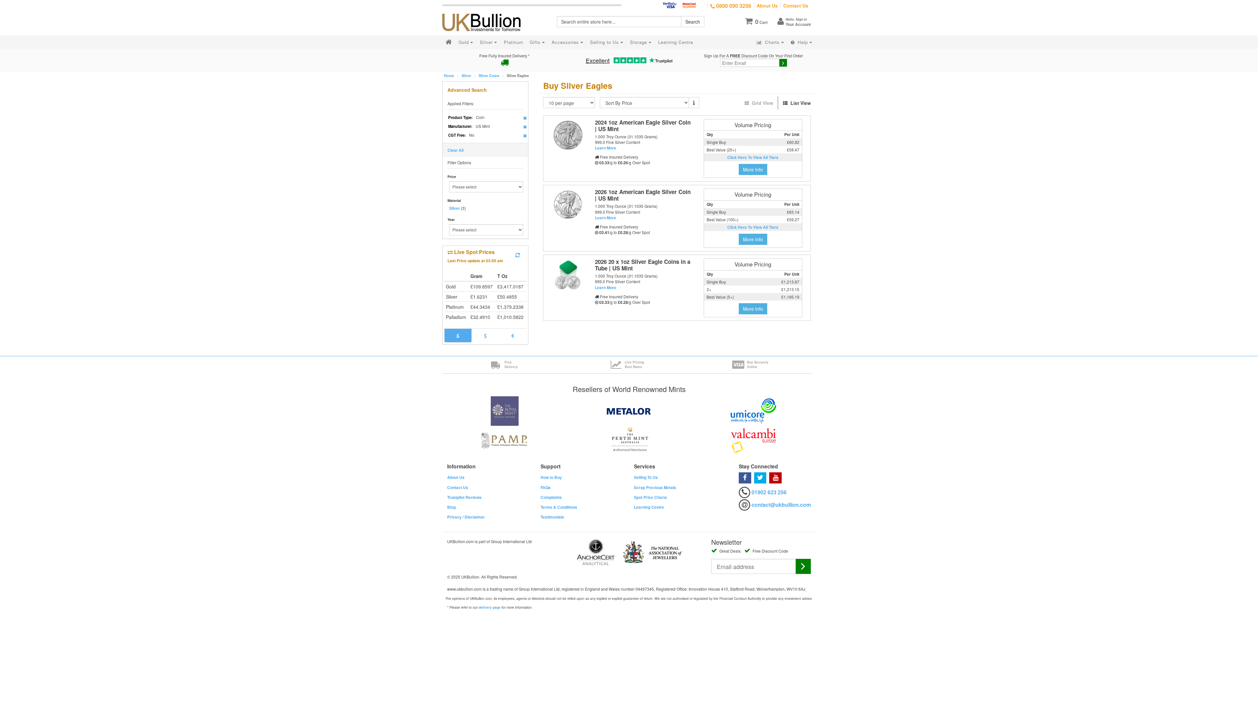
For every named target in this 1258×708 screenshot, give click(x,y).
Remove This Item (525, 118)
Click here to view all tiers (752, 157)
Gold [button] (464, 42)
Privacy (454, 517)
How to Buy (551, 477)
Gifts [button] (536, 42)
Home (449, 75)
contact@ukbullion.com (781, 504)
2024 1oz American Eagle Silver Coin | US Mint (643, 125)
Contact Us (795, 5)
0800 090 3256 (733, 6)
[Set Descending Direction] (694, 102)
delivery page (490, 607)
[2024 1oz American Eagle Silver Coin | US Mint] (568, 135)
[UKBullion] (485, 12)
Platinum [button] (513, 42)
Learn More (605, 148)
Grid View (762, 103)
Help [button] (803, 42)
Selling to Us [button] (605, 42)
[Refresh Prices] (517, 255)
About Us (767, 5)
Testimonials (552, 517)
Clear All (456, 150)
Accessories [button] (566, 42)
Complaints (551, 497)
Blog (451, 507)
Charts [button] (772, 42)
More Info (753, 169)
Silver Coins (489, 75)
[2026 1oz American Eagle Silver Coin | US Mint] (568, 204)
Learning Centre (649, 507)
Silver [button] (487, 42)
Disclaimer (475, 517)
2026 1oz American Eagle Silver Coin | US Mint (643, 195)
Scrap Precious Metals (655, 487)
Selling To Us (646, 477)
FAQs (546, 487)
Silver (466, 75)
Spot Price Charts (650, 497)
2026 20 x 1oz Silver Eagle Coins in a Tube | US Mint (642, 265)
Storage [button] (639, 42)
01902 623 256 (769, 492)
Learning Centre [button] (675, 42)
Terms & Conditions (559, 507)
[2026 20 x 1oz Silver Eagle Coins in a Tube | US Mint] (568, 274)
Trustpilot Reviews (464, 497)
